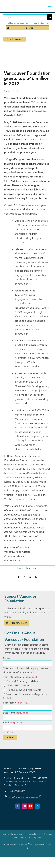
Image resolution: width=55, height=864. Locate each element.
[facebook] (17, 806)
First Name (15, 702)
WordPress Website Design (15, 845)
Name (6, 658)
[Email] (36, 577)
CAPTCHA (9, 732)
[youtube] (30, 806)
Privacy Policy (41, 834)
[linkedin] (37, 806)
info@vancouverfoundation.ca (23, 797)
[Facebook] (18, 577)
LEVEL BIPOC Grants (18, 685)
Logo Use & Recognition (30, 837)
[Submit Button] (49, 17)
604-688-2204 (16, 791)
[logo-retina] (19, 3)
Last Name (15, 712)
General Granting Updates (22, 681)
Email (12, 722)
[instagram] (24, 806)
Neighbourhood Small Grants (23, 689)
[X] (24, 577)
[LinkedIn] (30, 577)
